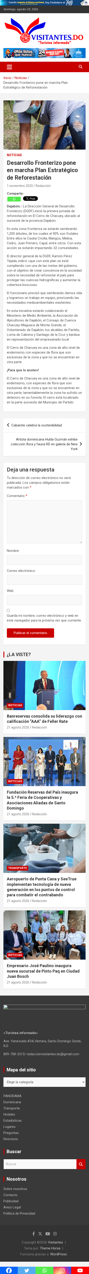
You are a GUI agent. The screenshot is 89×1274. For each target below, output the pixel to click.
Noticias (14, 155)
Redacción (43, 186)
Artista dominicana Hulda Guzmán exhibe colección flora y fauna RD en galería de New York (44, 444)
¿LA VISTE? (19, 654)
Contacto (10, 1195)
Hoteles (9, 1114)
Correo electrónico (21, 571)
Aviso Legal (12, 1207)
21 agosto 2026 (18, 727)
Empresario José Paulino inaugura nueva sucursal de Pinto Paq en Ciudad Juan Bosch (43, 971)
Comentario (17, 496)
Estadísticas (12, 1121)
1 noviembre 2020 (20, 186)
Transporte (17, 868)
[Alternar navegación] (9, 67)
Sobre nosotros (15, 1189)
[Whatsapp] (14, 199)
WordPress (58, 1254)
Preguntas (11, 1133)
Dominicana (12, 1102)
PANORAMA (12, 1096)
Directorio (10, 1139)
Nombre (13, 551)
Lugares (9, 1127)
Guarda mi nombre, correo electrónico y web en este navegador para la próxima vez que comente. (44, 618)
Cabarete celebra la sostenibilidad (36, 425)
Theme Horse (50, 1248)
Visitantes (55, 1242)
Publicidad (10, 1201)
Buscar (81, 1164)
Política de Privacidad (19, 1213)
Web (10, 591)
